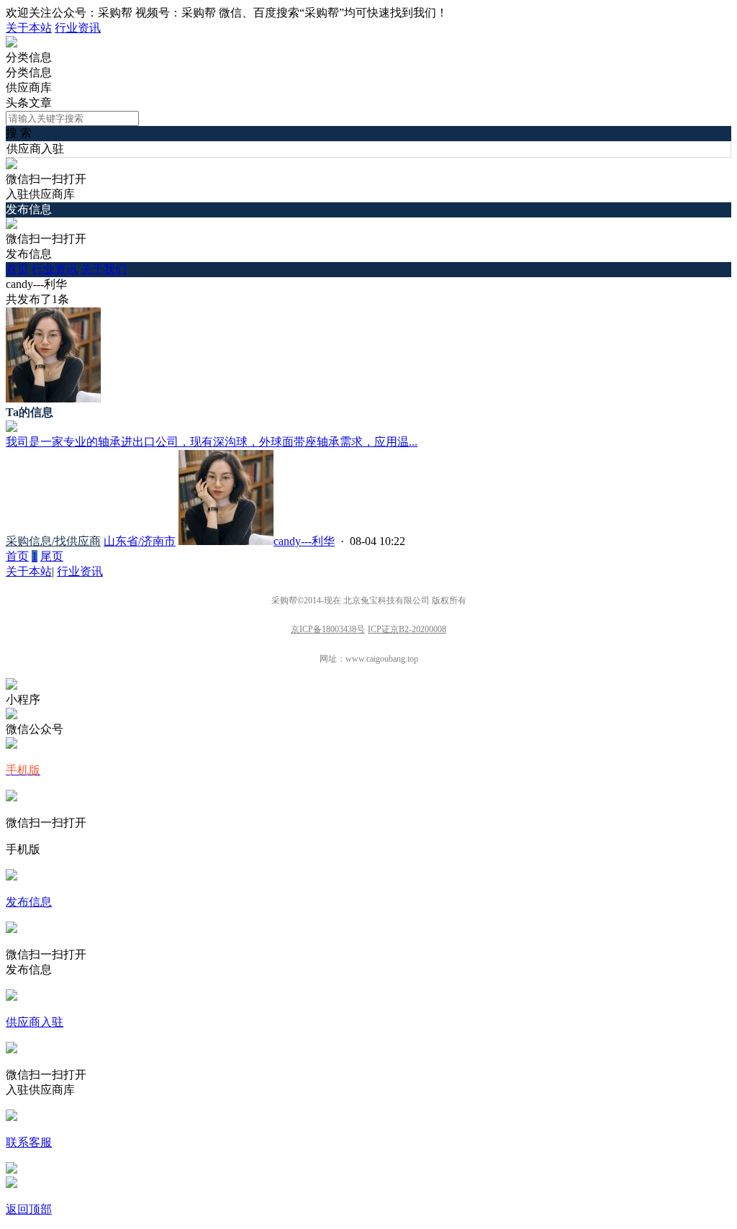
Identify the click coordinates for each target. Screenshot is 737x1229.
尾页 (51, 556)
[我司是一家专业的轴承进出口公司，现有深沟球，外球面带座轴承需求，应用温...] (11, 428)
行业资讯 (78, 28)
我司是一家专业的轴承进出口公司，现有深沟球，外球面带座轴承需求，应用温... (211, 442)
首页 (17, 269)
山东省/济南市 (140, 541)
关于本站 (29, 28)
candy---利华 (304, 541)
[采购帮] (11, 43)
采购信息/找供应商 (53, 541)
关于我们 (104, 269)
